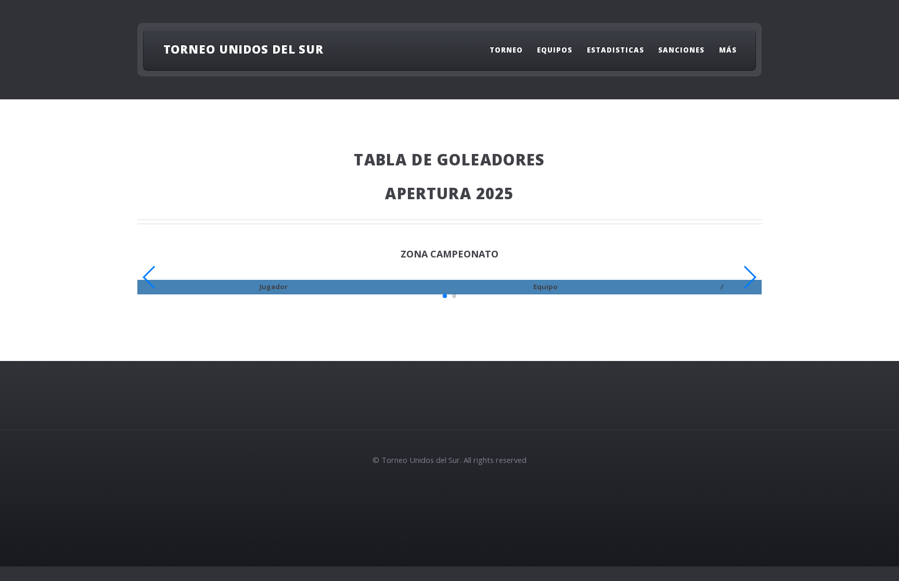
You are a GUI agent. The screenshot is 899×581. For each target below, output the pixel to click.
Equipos (554, 50)
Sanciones (681, 50)
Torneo (506, 50)
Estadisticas (615, 50)
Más (728, 50)
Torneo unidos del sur (243, 49)
